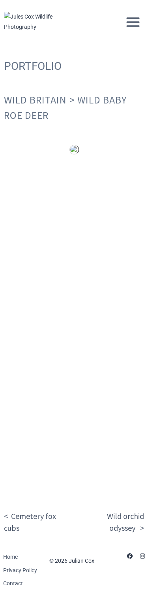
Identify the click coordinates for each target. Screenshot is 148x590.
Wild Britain (35, 99)
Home (10, 557)
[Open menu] (133, 22)
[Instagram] (142, 556)
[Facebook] (129, 556)
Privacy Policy (20, 570)
